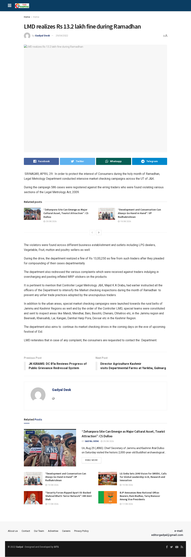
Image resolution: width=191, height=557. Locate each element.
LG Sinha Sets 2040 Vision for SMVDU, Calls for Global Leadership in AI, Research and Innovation (143, 477)
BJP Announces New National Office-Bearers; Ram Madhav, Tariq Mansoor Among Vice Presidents (140, 496)
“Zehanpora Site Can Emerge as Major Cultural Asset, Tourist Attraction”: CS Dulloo (65, 213)
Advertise (53, 531)
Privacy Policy (81, 531)
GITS (56, 547)
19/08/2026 (125, 221)
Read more (91, 460)
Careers (66, 531)
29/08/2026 (51, 221)
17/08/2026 (52, 504)
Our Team (39, 531)
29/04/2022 (62, 35)
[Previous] (92, 232)
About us (13, 531)
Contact (26, 531)
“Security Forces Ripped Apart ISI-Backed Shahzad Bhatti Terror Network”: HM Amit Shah (68, 496)
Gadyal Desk (42, 35)
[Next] (99, 232)
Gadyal (19, 547)
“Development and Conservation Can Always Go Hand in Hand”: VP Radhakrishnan (139, 213)
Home (27, 17)
